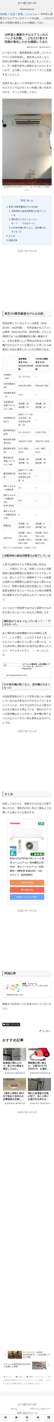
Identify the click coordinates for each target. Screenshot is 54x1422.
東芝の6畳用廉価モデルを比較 (23, 207)
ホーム (14, 1409)
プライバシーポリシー (40, 1409)
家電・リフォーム (12, 1024)
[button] (48, 772)
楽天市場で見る (27, 890)
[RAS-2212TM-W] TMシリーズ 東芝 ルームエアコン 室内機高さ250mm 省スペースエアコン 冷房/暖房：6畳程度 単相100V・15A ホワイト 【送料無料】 (27, 866)
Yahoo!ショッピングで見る (27, 897)
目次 (23, 200)
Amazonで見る (27, 883)
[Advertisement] (27, 280)
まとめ (12, 236)
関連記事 (13, 240)
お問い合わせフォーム (27, 1413)
